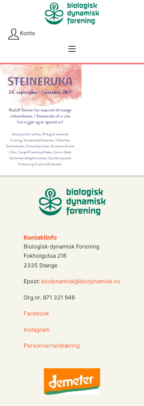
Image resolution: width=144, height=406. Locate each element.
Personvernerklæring (52, 345)
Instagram (37, 329)
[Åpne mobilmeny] (72, 49)
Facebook (36, 313)
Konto (27, 33)
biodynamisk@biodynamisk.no (80, 281)
